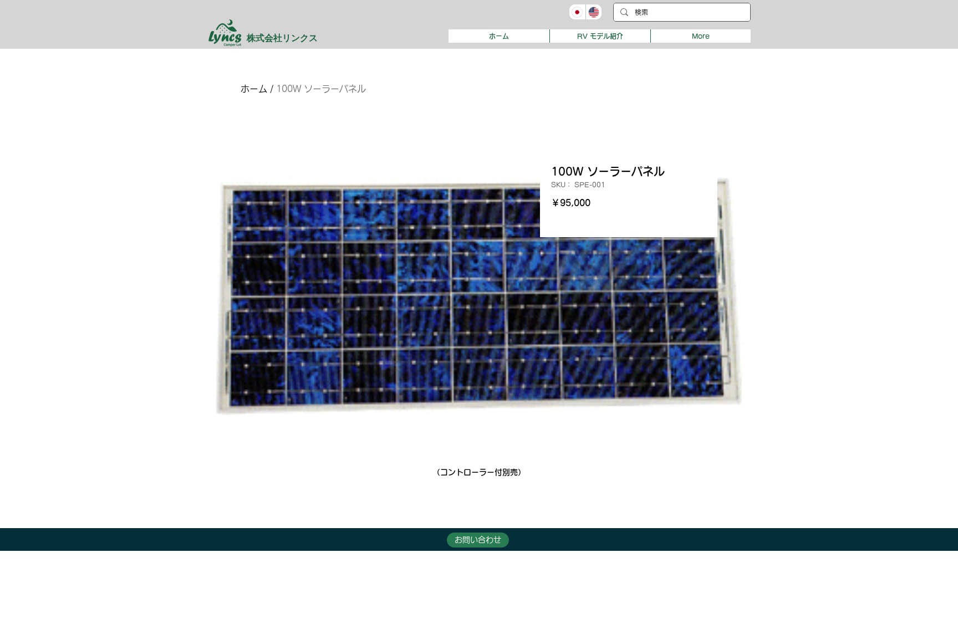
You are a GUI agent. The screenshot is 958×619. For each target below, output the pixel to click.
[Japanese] (577, 11)
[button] (599, 36)
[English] (593, 11)
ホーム (254, 88)
